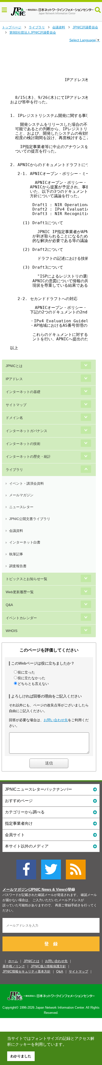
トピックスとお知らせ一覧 (26, 579)
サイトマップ (16, 405)
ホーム (13, 961)
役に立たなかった (31, 678)
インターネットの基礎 (23, 392)
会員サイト (15, 835)
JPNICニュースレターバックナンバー (38, 789)
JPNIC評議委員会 (85, 27)
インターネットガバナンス (26, 431)
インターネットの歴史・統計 (28, 456)
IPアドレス (14, 379)
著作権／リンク (13, 966)
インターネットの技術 (23, 444)
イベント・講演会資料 (26, 483)
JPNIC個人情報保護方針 (48, 966)
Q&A (9, 605)
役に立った (26, 672)
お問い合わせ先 (56, 720)
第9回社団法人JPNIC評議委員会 (32, 32)
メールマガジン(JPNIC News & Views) (35, 889)
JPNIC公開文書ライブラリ (29, 519)
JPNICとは (14, 366)
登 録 (51, 943)
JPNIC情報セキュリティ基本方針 (26, 971)
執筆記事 (16, 554)
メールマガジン (21, 495)
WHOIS (11, 631)
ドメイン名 (14, 418)
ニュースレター (21, 507)
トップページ (11, 27)
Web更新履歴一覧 (20, 592)
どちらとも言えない (33, 684)
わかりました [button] (20, 1056)
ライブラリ (37, 27)
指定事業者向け (19, 823)
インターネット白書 (24, 542)
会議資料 (58, 27)
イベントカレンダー (21, 618)
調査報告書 (17, 566)
